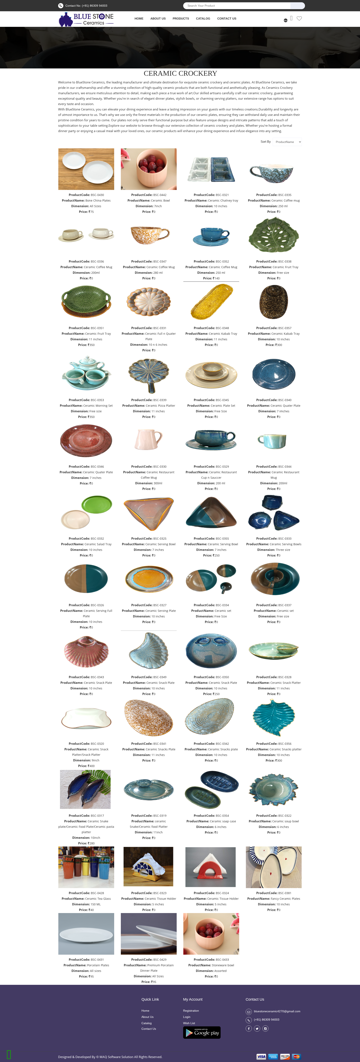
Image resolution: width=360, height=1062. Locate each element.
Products (181, 18)
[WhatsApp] (8, 1054)
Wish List (189, 1023)
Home (145, 1010)
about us (158, 18)
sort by (266, 141)
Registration (191, 1010)
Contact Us (226, 18)
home (139, 18)
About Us (147, 1017)
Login (186, 1017)
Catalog (203, 18)
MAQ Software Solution (116, 1057)
